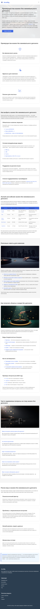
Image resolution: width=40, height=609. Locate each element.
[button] (38, 2)
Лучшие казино (4, 584)
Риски (2, 597)
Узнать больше (7, 31)
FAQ (2, 587)
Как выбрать (3, 582)
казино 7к (31, 24)
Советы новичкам (4, 595)
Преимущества (4, 580)
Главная (2, 599)
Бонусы (2, 585)
